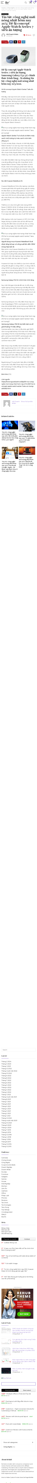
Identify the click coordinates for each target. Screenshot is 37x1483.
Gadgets (4, 1177)
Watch (3, 1214)
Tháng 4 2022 (6, 1087)
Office (3, 1193)
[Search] (25, 2)
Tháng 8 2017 (6, 1142)
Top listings (5, 1210)
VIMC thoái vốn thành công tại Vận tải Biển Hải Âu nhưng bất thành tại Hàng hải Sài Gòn (22, 1330)
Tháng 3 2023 (6, 1064)
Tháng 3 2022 (6, 1090)
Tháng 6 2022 (6, 1083)
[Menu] (2, 2)
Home (3, 7)
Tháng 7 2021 (6, 1102)
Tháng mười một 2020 (9, 1120)
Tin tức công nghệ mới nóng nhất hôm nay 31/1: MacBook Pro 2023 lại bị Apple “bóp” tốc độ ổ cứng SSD (26, 462)
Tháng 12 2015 (6, 1146)
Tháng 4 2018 (6, 1137)
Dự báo (4, 1172)
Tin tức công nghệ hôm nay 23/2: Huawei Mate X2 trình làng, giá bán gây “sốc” (17, 1270)
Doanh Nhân (6, 1169)
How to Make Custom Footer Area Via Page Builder (17, 1477)
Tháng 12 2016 (6, 1144)
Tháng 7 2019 (6, 1130)
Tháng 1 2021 (6, 1116)
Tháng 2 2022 (6, 1092)
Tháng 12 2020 (6, 1118)
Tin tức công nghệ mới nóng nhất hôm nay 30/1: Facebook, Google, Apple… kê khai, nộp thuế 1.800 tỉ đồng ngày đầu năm (10, 466)
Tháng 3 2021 (6, 1111)
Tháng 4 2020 (6, 1127)
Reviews (4, 1200)
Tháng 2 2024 (6, 1061)
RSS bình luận (6, 1232)
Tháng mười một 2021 (9, 1097)
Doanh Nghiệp (6, 1167)
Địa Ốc (3, 1217)
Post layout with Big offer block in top (19, 1401)
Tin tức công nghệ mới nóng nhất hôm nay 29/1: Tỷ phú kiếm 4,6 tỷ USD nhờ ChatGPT (27, 438)
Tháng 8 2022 (6, 1078)
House (3, 1181)
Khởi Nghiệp (5, 1184)
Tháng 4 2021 (6, 1109)
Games (3, 1179)
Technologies (6, 1205)
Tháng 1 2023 (6, 1066)
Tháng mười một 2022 (9, 1071)
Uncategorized (6, 1212)
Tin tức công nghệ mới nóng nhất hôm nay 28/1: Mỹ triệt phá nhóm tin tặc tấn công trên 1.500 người (10, 436)
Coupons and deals (8, 1165)
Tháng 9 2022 (6, 1076)
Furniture (4, 1174)
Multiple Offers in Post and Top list (18, 1394)
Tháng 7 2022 (6, 1080)
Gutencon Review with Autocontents (19, 1430)
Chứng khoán (6, 1160)
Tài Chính (4, 1202)
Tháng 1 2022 (6, 1094)
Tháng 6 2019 (6, 1132)
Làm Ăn (4, 1188)
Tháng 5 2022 (6, 1085)
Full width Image (11, 1263)
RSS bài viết (5, 1230)
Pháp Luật (5, 1195)
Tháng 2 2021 (6, 1113)
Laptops (4, 1191)
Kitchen (4, 1186)
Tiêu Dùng (5, 1207)
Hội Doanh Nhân (12, 34)
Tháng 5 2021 (6, 1106)
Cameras (4, 1158)
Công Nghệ (10, 7)
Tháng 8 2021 (6, 1099)
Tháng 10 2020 (6, 1123)
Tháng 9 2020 (6, 1125)
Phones (4, 1198)
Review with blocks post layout (17, 1416)
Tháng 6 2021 (6, 1104)
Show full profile (27, 401)
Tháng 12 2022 (6, 1068)
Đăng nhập (5, 1228)
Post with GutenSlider (13, 1424)
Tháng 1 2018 (6, 1139)
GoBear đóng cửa (10, 1242)
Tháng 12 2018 (6, 1135)
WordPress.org (6, 1233)
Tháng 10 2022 (6, 1073)
